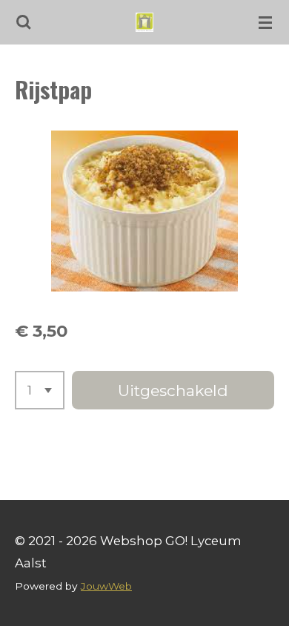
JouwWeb (106, 586)
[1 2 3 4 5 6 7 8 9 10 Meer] (39, 390)
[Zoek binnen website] (23, 22)
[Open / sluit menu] (265, 22)
